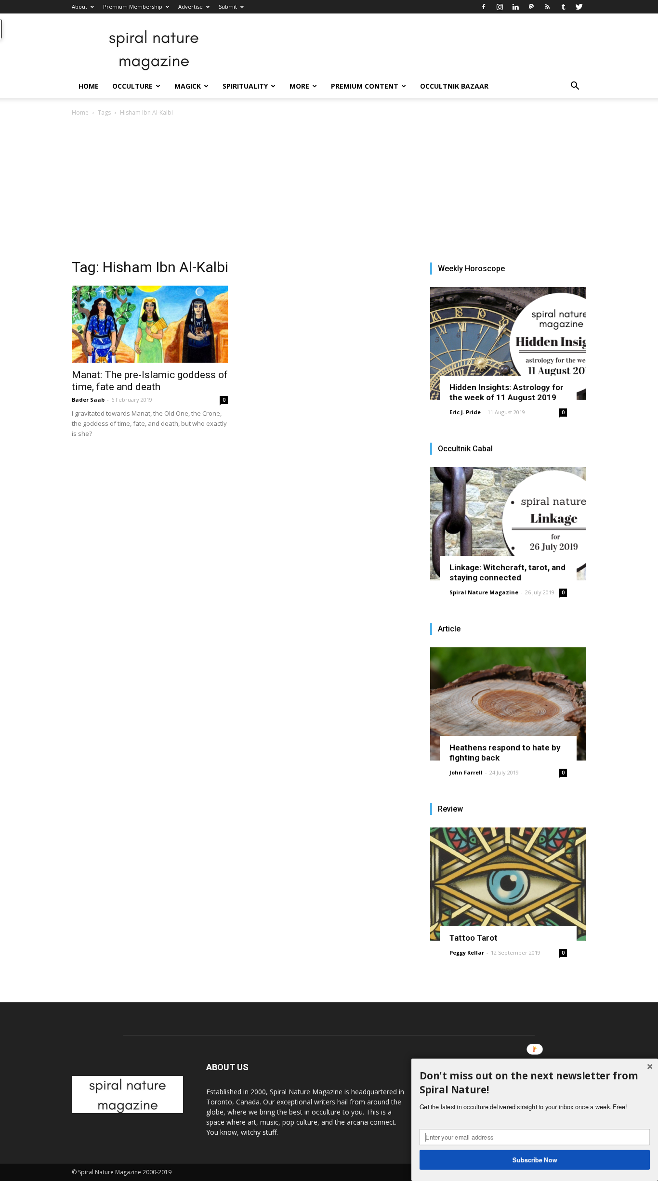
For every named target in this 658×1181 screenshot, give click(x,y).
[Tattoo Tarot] (508, 884)
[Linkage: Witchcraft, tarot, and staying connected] (508, 523)
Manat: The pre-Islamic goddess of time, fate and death (150, 381)
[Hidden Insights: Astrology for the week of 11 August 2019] (508, 343)
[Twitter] (579, 6)
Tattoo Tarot (473, 938)
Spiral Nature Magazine (483, 592)
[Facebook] (483, 6)
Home (89, 86)
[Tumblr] (563, 6)
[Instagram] (499, 6)
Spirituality (245, 86)
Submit (228, 6)
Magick (187, 86)
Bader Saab (88, 399)
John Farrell (466, 772)
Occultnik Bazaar (454, 86)
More (299, 86)
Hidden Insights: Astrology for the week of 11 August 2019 (506, 392)
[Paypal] (531, 6)
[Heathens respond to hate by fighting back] (508, 704)
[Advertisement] (329, 190)
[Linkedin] (515, 6)
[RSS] (547, 6)
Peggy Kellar (466, 952)
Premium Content (364, 86)
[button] (574, 87)
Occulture (132, 86)
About (79, 6)
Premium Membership (132, 6)
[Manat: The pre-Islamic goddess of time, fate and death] (150, 324)
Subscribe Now (535, 1159)
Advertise (190, 6)
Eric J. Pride (465, 412)
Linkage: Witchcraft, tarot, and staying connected (507, 572)
